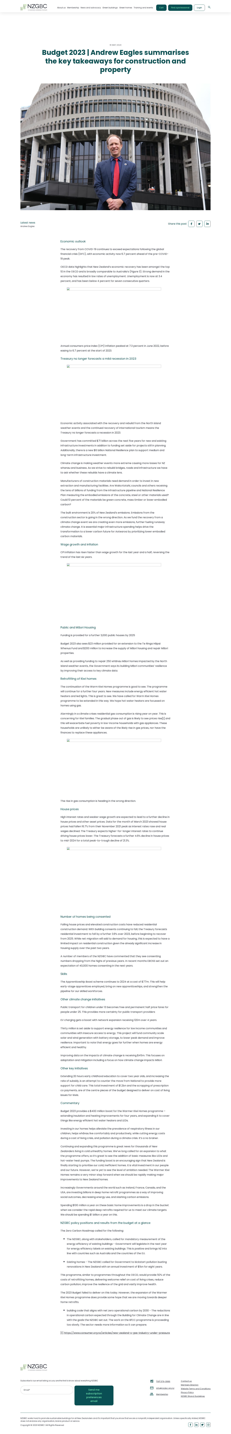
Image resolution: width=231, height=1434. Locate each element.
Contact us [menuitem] (186, 1381)
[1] (163, 718)
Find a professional (180, 7)
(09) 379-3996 (163, 1381)
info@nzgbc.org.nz (165, 1388)
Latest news (27, 222)
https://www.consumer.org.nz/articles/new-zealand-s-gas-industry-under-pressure (117, 1333)
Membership (162, 1394)
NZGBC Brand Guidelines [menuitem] (193, 1396)
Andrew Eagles (27, 226)
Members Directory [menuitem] (189, 1385)
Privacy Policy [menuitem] (187, 1392)
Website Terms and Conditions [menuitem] (196, 1388)
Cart (161, 7)
